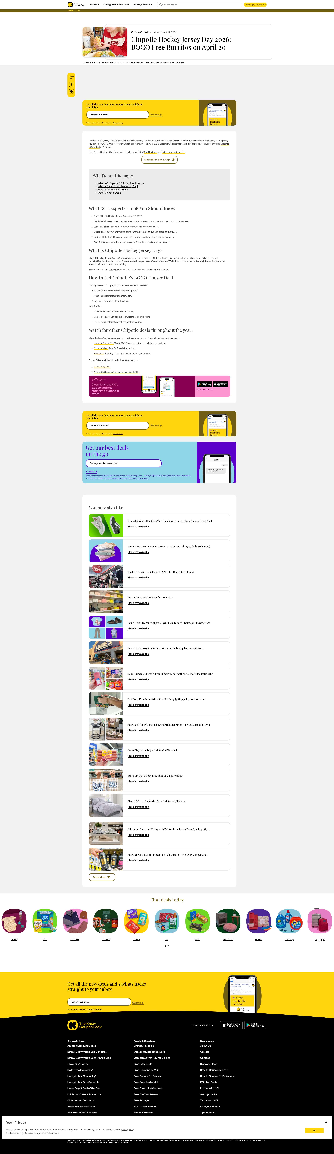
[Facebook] (71, 84)
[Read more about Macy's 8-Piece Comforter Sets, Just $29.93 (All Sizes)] (106, 805)
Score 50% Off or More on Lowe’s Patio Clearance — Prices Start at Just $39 (169, 724)
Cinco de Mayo (101, 348)
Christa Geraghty (141, 32)
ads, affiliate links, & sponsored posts (109, 62)
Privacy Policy (118, 123)
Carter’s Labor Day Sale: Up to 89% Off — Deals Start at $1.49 (161, 571)
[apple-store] (231, 1025)
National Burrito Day (104, 343)
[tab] (165, 946)
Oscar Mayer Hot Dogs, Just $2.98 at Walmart (152, 750)
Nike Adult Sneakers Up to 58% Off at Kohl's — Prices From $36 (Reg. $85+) (168, 829)
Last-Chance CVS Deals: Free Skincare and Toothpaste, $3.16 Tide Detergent (170, 673)
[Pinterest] (71, 91)
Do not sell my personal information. (41, 1133)
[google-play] (255, 1025)
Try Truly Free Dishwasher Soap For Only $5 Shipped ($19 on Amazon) (166, 699)
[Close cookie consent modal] (326, 1122)
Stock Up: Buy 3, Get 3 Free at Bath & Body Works (155, 775)
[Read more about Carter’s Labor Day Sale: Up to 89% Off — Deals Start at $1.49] (106, 576)
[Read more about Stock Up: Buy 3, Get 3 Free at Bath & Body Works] (106, 780)
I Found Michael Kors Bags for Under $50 (150, 597)
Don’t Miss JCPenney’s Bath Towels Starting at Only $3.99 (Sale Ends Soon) (169, 546)
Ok (314, 1130)
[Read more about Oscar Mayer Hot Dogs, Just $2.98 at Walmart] (106, 754)
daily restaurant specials (173, 152)
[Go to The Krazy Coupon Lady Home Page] (76, 4)
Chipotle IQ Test (102, 366)
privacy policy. (127, 1129)
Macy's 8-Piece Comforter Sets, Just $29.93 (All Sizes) (157, 801)
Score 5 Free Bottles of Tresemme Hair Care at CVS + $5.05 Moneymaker (168, 854)
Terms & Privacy (143, 478)
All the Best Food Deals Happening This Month (116, 372)
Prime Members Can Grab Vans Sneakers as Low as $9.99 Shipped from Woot (170, 521)
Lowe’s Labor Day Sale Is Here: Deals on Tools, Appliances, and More (165, 648)
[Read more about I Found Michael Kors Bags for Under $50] (106, 601)
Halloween (99, 353)
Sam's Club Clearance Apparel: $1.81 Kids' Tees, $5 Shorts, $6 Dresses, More (169, 622)
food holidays (150, 152)
